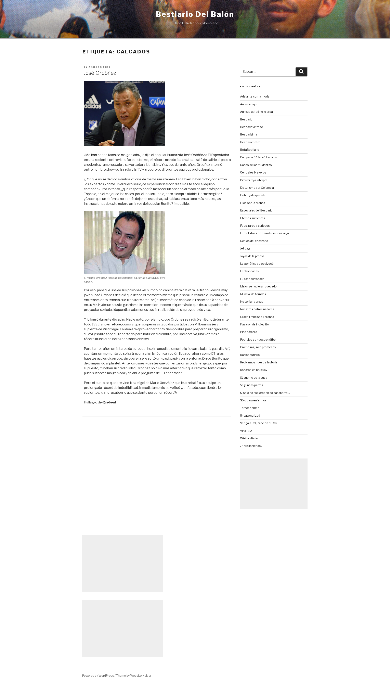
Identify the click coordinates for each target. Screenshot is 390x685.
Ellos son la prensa (252, 203)
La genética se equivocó (257, 263)
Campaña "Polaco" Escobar (258, 157)
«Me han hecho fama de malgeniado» (112, 155)
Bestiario (246, 119)
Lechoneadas (249, 271)
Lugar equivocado (252, 279)
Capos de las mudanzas (256, 165)
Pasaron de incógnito (254, 324)
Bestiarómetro (250, 142)
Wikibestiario (249, 438)
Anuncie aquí (248, 104)
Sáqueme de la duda (253, 377)
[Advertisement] (274, 483)
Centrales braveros (253, 172)
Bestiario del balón (195, 14)
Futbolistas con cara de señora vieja (264, 233)
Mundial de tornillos (253, 294)
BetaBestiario (249, 149)
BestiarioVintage (251, 127)
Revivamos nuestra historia (258, 362)
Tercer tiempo (249, 408)
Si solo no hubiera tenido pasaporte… (265, 393)
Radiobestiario (250, 355)
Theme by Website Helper (133, 675)
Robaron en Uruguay (253, 370)
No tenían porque (251, 301)
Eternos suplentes (252, 218)
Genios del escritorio (254, 241)
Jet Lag (245, 248)
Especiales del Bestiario (256, 210)
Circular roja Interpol (253, 180)
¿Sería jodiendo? (251, 446)
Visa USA (246, 430)
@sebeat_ (110, 402)
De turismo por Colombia (257, 187)
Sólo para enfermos (253, 400)
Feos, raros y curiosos (255, 225)
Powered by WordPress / (99, 675)
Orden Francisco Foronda (257, 317)
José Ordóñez (99, 73)
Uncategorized (250, 415)
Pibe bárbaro (248, 332)
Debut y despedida (252, 195)
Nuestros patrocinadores (257, 309)
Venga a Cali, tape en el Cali (258, 423)
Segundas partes (251, 385)
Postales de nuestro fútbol (258, 339)
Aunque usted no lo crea (256, 111)
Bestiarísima (248, 134)
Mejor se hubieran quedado (258, 286)
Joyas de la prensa (252, 256)
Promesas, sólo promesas (258, 347)
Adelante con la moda (254, 96)
